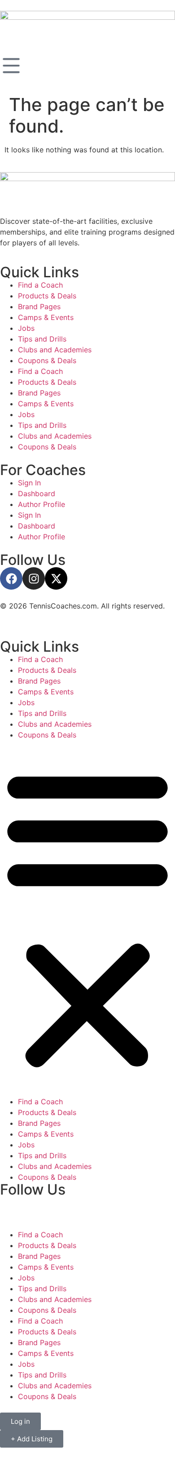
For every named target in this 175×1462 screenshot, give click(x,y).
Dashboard (36, 493)
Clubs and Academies (55, 349)
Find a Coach (40, 284)
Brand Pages (39, 306)
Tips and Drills (42, 338)
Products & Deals (47, 295)
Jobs (26, 328)
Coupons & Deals (47, 360)
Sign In (29, 482)
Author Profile (41, 504)
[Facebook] (11, 578)
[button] (87, 918)
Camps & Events (46, 317)
